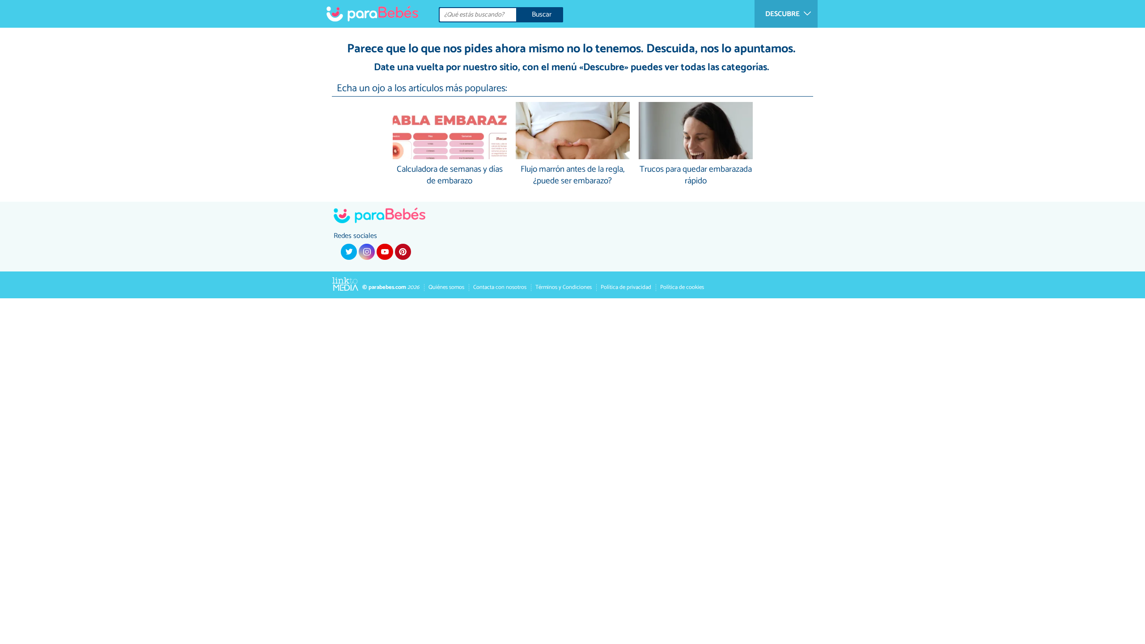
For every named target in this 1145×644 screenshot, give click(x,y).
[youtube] (385, 252)
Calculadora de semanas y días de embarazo (450, 176)
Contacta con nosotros (499, 287)
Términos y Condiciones (563, 287)
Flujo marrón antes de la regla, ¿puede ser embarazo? (572, 176)
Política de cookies (682, 287)
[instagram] (367, 252)
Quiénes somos (446, 287)
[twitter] (349, 252)
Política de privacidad (626, 287)
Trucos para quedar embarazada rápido (696, 176)
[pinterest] (403, 252)
